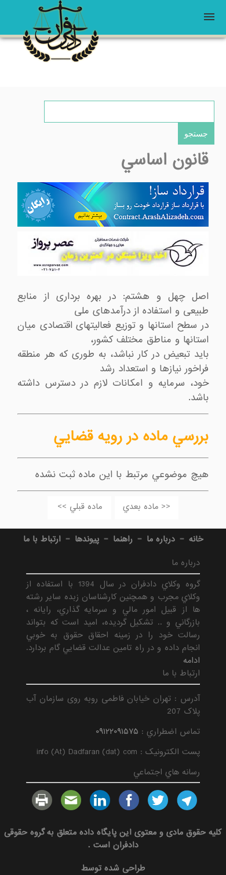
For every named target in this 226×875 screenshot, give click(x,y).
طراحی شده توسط (113, 868)
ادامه (191, 660)
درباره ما (161, 539)
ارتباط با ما (42, 539)
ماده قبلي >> (79, 506)
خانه (196, 539)
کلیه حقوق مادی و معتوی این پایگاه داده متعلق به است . (113, 838)
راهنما (123, 539)
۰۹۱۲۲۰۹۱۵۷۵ (117, 731)
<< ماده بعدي (146, 506)
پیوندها (87, 539)
